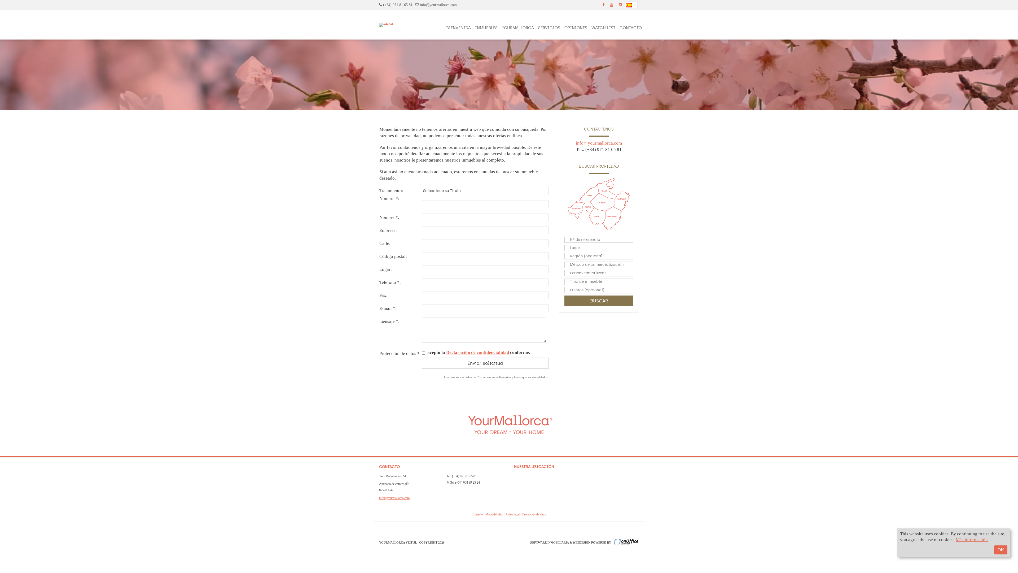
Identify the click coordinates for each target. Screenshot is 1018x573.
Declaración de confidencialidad (477, 352)
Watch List (603, 27)
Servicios (549, 27)
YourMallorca (518, 27)
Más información (972, 539)
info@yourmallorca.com (438, 5)
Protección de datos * (399, 353)
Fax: (383, 295)
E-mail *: (388, 308)
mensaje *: (389, 321)
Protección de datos (534, 514)
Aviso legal (513, 514)
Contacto (631, 27)
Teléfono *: (390, 282)
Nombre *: (389, 198)
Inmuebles (486, 27)
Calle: (384, 243)
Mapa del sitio (494, 514)
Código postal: (393, 256)
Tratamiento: (391, 190)
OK (1001, 549)
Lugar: (385, 269)
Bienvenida (458, 27)
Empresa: (388, 230)
